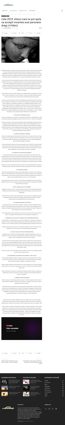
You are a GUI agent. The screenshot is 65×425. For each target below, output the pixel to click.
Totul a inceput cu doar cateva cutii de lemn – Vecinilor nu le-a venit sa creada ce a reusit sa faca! (32, 362)
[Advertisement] (40, 5)
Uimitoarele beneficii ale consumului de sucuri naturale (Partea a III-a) (36, 381)
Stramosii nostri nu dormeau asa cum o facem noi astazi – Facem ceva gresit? (9, 361)
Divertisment (32, 10)
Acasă (2, 14)
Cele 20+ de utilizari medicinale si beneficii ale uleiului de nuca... (35, 393)
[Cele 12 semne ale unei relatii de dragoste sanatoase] (4, 394)
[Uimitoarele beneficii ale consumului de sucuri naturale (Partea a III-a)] (26, 382)
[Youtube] (56, 409)
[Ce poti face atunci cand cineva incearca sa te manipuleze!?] (26, 388)
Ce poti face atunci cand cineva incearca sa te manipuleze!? (35, 387)
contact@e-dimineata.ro (29, 421)
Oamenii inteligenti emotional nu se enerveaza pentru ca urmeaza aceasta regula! (14, 381)
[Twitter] (52, 409)
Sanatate (4, 10)
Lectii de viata (13, 10)
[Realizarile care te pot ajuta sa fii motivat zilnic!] (4, 388)
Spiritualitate (22, 10)
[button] (62, 10)
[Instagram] (49, 409)
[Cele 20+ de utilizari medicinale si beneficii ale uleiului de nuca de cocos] (26, 394)
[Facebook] (46, 409)
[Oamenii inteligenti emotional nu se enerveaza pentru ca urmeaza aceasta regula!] (4, 382)
